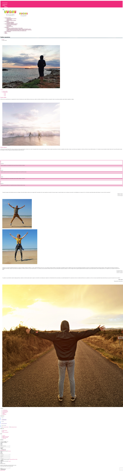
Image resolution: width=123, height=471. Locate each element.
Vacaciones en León (10, 26)
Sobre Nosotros (4, 430)
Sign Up (6, 33)
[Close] (1, 444)
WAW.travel (4, 412)
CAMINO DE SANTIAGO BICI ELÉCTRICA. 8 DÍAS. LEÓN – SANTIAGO (19, 29)
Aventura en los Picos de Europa (12, 24)
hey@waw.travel (4, 2)
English (5, 6)
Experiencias (7, 27)
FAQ (3, 431)
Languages (2, 441)
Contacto (3, 435)
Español (3, 5)
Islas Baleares (7, 21)
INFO (3, 413)
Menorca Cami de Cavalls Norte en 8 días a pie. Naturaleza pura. (16, 30)
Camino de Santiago (8, 17)
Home (3, 39)
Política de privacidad (5, 436)
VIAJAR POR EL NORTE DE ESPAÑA (11, 23)
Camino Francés (9, 19)
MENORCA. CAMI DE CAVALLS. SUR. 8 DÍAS (15, 28)
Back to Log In (2, 470)
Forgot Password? (3, 450)
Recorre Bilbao (9, 25)
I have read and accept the (9, 459)
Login (6, 32)
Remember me (3, 449)
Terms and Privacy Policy (13, 459)
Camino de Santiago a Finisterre (11, 18)
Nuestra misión (4, 91)
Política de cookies (5, 437)
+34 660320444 (4, 4)
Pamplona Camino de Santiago (11, 20)
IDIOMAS (4, 414)
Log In (9, 461)
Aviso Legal (4, 438)
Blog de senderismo (8, 31)
